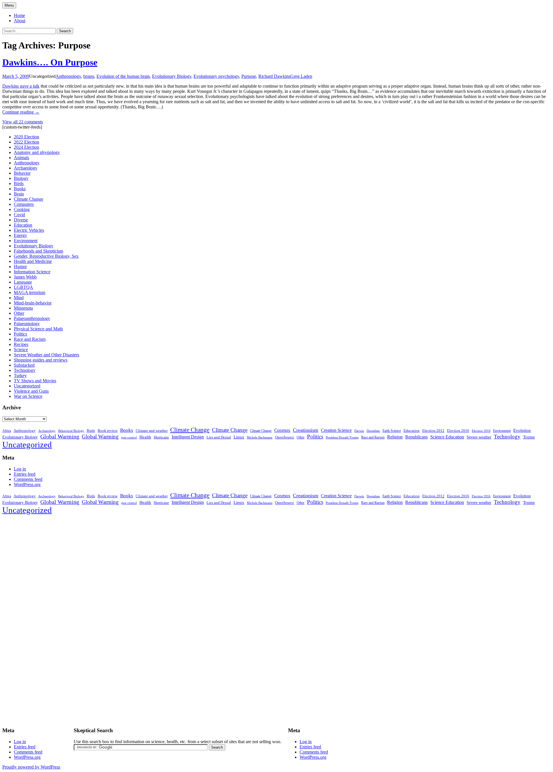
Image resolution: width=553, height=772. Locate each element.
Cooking (22, 209)
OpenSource (284, 437)
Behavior (22, 173)
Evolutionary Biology (171, 76)
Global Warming (59, 437)
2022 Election (26, 142)
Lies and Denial (219, 437)
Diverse (21, 219)
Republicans (416, 436)
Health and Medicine (33, 261)
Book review (108, 430)
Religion (395, 436)
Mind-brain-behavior (33, 302)
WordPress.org (27, 484)
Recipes (21, 344)
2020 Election (26, 136)
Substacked (24, 365)
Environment (25, 240)
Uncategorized (27, 385)
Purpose (248, 76)
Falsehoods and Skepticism (38, 250)
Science (21, 349)
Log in (20, 468)
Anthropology (68, 76)
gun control (129, 437)
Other (19, 313)
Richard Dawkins (274, 76)
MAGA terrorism (29, 292)
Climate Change (28, 199)
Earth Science (391, 431)
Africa (6, 431)
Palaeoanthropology (32, 318)
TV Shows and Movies (35, 380)
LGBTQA (23, 287)
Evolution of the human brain (123, 76)
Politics (20, 334)
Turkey (20, 375)
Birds (19, 183)
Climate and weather (152, 430)
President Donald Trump (342, 437)
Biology (21, 178)
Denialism (373, 430)
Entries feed (24, 474)
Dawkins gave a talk (20, 86)
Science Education (447, 436)
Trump (529, 437)
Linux (239, 436)
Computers (24, 204)
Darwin (359, 430)
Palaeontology (27, 323)
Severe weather (479, 437)
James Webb (25, 276)
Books (20, 188)
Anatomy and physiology (37, 152)
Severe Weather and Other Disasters (46, 354)
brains (88, 76)
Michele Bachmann (259, 437)
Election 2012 (433, 431)
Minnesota (23, 308)
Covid (19, 214)
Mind (19, 297)
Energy (20, 235)
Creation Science (336, 430)
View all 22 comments (22, 121)
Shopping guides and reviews (40, 359)
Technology (24, 370)
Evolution (522, 430)
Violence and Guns (31, 391)
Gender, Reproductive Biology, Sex (46, 256)
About (19, 20)
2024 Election (26, 147)
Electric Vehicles (29, 230)
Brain (19, 193)
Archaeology (25, 167)
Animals (21, 157)
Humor (20, 266)
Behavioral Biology (71, 430)
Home (19, 15)
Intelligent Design (188, 437)
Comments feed (28, 479)
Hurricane (161, 437)
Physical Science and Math (38, 328)
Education (23, 225)
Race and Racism (30, 339)
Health (145, 437)
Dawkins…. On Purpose (49, 62)
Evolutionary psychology (216, 76)
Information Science (32, 271)
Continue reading (20, 112)
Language (23, 282)
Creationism (305, 430)
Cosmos (282, 430)
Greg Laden (301, 76)
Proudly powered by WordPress (31, 767)
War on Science (28, 396)
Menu (9, 5)
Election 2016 (458, 430)
